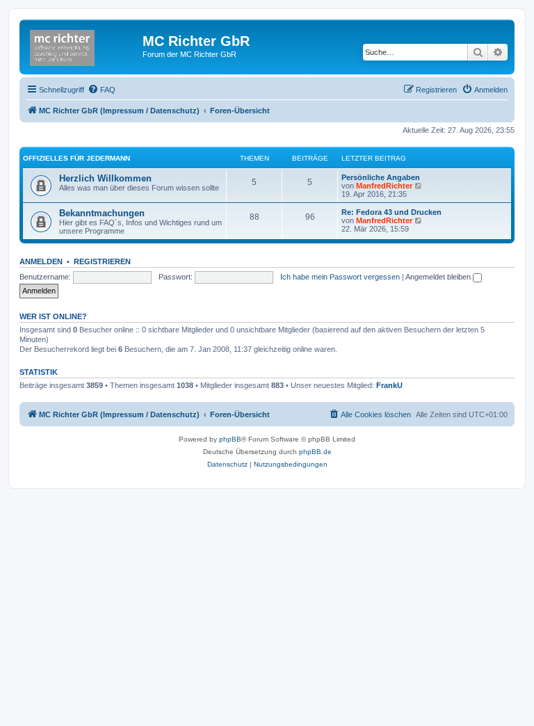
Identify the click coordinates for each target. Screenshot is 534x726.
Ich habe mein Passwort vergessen (340, 277)
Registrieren (102, 261)
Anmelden (41, 261)
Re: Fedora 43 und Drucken (391, 212)
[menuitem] (101, 89)
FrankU (389, 385)
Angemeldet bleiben (439, 277)
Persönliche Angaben (380, 177)
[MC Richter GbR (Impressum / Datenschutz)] (83, 45)
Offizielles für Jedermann (76, 158)
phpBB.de (315, 451)
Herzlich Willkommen (105, 178)
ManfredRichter (384, 186)
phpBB (230, 439)
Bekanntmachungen (102, 213)
